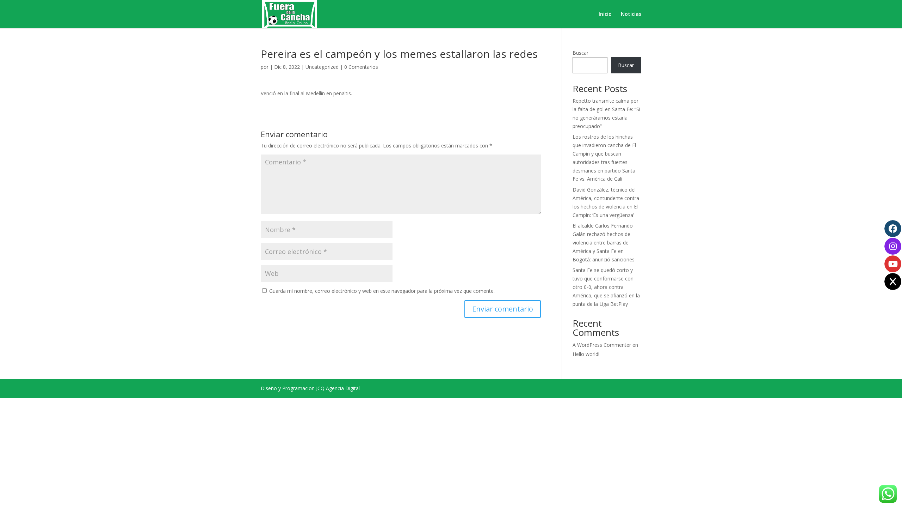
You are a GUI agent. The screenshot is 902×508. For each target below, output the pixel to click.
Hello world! (586, 354)
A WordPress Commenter (602, 344)
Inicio (605, 14)
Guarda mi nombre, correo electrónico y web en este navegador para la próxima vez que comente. (382, 291)
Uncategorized (322, 67)
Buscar (580, 52)
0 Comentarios (361, 67)
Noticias (631, 14)
